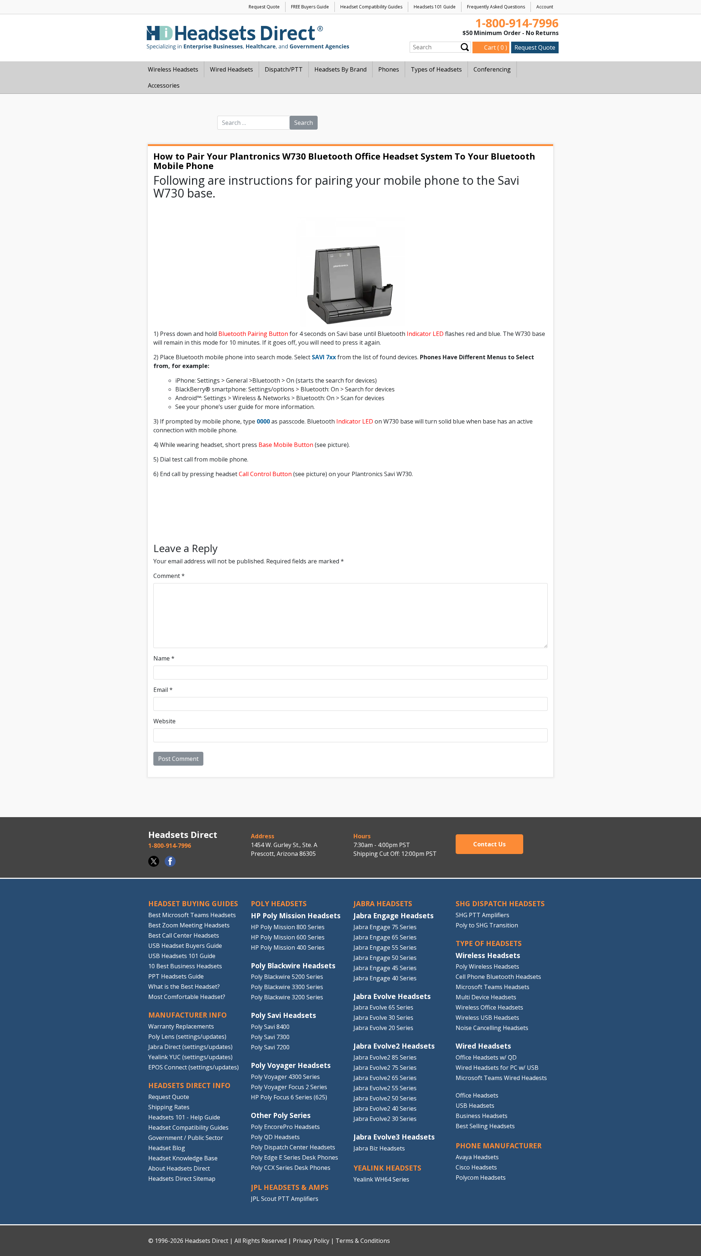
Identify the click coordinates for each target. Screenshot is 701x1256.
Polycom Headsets (481, 1177)
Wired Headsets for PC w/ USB (497, 1068)
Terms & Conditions (363, 1241)
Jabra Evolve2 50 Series (385, 1098)
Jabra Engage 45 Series (385, 968)
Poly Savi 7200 (270, 1047)
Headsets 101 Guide (435, 7)
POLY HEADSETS (279, 903)
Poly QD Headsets (275, 1137)
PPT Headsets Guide (176, 976)
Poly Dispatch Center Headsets (293, 1147)
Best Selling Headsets (485, 1126)
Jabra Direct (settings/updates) (190, 1047)
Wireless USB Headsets (487, 1018)
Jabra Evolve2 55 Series (385, 1088)
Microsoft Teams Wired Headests (501, 1078)
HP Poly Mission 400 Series (288, 947)
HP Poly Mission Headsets (296, 915)
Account (544, 7)
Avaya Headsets (477, 1157)
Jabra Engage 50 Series (385, 958)
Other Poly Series (281, 1115)
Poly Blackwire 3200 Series (287, 997)
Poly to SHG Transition (487, 925)
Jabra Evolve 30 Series (383, 1018)
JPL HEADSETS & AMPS (290, 1187)
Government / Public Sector (185, 1137)
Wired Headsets (483, 1046)
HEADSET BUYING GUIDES (193, 903)
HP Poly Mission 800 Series (288, 927)
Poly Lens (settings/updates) (187, 1037)
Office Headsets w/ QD (486, 1057)
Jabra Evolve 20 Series (383, 1028)
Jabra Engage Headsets (393, 915)
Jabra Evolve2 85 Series (385, 1057)
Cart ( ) (495, 47)
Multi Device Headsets (486, 997)
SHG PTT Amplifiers (482, 915)
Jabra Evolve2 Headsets (394, 1046)
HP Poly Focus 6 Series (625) (289, 1097)
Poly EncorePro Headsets (285, 1127)
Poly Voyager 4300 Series (285, 1077)
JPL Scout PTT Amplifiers (284, 1199)
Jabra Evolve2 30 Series (385, 1119)
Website (164, 721)
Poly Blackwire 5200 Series (287, 977)
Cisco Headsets (476, 1167)
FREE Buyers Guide (310, 7)
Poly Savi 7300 (270, 1037)
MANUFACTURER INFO (187, 1015)
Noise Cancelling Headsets (492, 1028)
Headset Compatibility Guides (371, 7)
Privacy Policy (311, 1241)
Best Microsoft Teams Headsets (192, 915)
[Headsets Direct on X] (153, 861)
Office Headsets (477, 1095)
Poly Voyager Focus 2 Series (289, 1087)
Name (164, 658)
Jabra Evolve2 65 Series (385, 1078)
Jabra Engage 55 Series (385, 947)
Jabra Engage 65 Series (385, 937)
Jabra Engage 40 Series (385, 978)
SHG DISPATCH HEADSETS (500, 903)
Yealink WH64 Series (381, 1179)
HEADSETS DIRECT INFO (189, 1085)
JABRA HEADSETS (382, 903)
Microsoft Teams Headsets (492, 987)
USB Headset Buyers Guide (185, 946)
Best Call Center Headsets (183, 935)
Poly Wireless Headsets (487, 966)
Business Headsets (481, 1116)
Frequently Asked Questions (496, 7)
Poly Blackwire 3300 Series (287, 987)
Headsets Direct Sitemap (181, 1178)
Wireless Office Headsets (489, 1007)
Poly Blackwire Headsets (293, 965)
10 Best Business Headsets (185, 966)
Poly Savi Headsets (283, 1015)
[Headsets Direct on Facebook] (170, 861)
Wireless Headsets (488, 955)
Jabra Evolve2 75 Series (385, 1068)
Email (163, 690)
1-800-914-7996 (517, 23)
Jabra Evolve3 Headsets (394, 1137)
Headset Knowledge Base (183, 1158)
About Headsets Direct (179, 1168)
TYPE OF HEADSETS (489, 943)
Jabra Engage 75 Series (385, 927)
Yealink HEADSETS (387, 1168)
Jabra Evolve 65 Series (383, 1007)
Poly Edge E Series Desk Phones (294, 1157)
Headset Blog (166, 1148)
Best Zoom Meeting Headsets (189, 925)
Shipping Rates (168, 1107)
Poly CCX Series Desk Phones (290, 1168)
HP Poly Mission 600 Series (288, 937)
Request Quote (264, 7)
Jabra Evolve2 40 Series (385, 1108)
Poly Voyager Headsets (291, 1065)
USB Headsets (475, 1106)
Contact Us (489, 844)
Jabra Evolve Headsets (392, 996)
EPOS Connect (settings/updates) (193, 1067)
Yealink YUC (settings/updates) (190, 1057)
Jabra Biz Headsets (379, 1148)
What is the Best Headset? (184, 987)
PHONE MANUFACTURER (498, 1145)
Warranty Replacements (181, 1026)
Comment (169, 576)
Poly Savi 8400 (270, 1027)
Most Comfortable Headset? (186, 997)
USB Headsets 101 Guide (181, 956)
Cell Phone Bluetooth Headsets (498, 977)
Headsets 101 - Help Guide (184, 1117)
